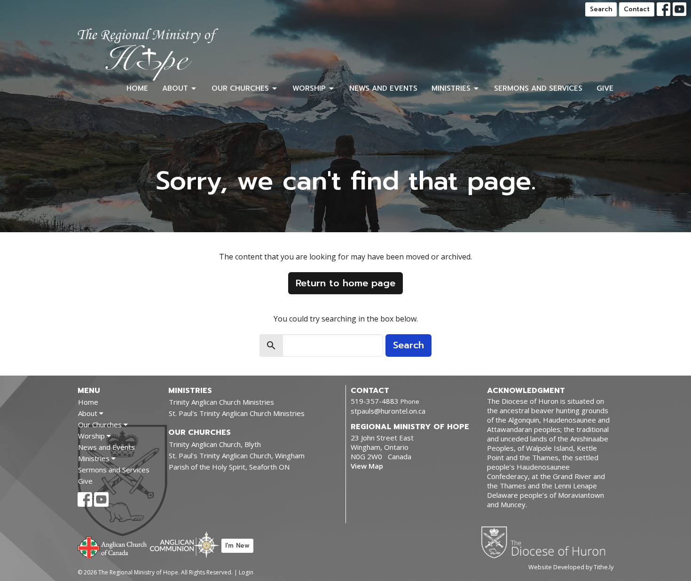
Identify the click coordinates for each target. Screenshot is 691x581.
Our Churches (240, 88)
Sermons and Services (538, 88)
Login (246, 572)
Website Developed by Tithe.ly (570, 567)
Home (137, 88)
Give (605, 88)
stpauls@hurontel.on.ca (388, 411)
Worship (309, 88)
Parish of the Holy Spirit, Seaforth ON (229, 466)
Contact (637, 9)
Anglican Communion (184, 544)
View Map (367, 466)
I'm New (237, 545)
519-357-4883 (375, 401)
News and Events (383, 88)
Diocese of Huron (547, 542)
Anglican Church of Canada (113, 546)
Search (601, 9)
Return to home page (345, 283)
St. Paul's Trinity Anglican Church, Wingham (237, 455)
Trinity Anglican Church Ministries (221, 402)
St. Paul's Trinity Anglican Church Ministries (237, 413)
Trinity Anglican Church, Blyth (215, 444)
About (175, 88)
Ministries (451, 88)
